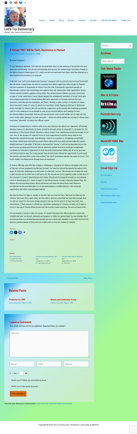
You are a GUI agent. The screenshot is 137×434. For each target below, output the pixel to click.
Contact (82, 20)
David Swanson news (109, 189)
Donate (93, 20)
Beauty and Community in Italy (63, 299)
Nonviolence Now (15, 257)
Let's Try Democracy (19, 29)
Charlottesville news (109, 202)
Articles (104, 182)
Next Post (89, 278)
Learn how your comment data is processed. (54, 403)
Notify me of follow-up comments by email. (29, 380)
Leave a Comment (17, 54)
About (52, 20)
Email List (126, 20)
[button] (25, 2)
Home (42, 20)
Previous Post (11, 278)
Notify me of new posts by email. (25, 386)
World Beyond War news (110, 195)
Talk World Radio (109, 20)
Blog (61, 20)
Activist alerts (106, 175)
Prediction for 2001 (17, 299)
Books (71, 20)
